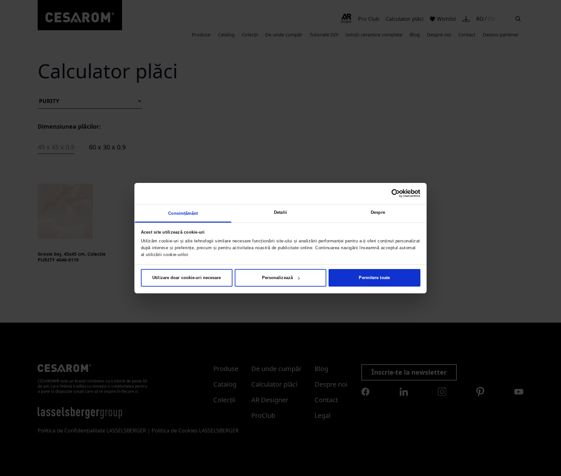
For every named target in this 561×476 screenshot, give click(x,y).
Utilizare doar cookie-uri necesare (186, 277)
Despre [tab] (378, 212)
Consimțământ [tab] (183, 213)
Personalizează (277, 277)
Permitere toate (374, 277)
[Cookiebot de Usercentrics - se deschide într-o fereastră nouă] (392, 193)
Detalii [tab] (280, 212)
